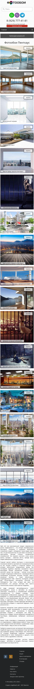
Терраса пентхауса (8, 145)
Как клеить (13, 671)
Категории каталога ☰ (17, 36)
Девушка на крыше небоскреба (12, 341)
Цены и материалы (25, 656)
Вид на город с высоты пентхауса (13, 171)
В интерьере (23, 659)
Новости (12, 669)
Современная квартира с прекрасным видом (16, 284)
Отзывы (21, 661)
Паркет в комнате (8, 92)
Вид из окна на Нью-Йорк (10, 485)
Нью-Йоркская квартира (10, 541)
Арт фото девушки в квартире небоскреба (15, 366)
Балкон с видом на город (10, 387)
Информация (14, 666)
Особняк (5, 411)
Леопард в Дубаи (8, 231)
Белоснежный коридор (10, 121)
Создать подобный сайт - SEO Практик (17, 685)
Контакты (13, 674)
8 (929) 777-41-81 (17, 20)
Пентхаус (5, 517)
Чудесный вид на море (10, 68)
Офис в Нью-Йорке (8, 465)
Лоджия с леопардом (9, 435)
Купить (28, 48)
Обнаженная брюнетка (10, 208)
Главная (4, 30)
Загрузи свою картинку (17, 676)
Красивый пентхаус (9, 308)
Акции (21, 654)
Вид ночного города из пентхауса (13, 263)
